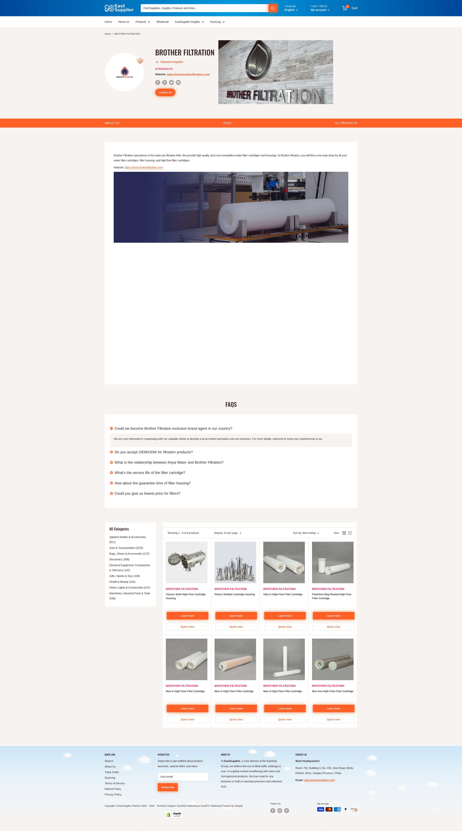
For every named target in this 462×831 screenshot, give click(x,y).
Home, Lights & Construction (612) (129, 587)
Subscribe (167, 787)
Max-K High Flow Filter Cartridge (185, 691)
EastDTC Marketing (211, 805)
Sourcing (215, 21)
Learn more (187, 615)
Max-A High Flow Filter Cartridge (282, 691)
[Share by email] (178, 82)
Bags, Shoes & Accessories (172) (129, 553)
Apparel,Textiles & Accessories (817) (127, 539)
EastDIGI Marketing (187, 805)
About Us (123, 21)
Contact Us (165, 92)
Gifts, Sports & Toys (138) (124, 575)
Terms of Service (115, 783)
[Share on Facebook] (157, 82)
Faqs (227, 123)
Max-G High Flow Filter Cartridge (234, 691)
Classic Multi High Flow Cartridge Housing (186, 596)
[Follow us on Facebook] (272, 810)
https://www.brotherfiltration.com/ (188, 74)
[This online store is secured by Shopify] (174, 815)
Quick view (187, 626)
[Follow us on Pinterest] (286, 810)
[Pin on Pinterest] (164, 82)
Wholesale (162, 21)
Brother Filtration (182, 588)
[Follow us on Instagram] (279, 810)
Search (109, 760)
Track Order (112, 772)
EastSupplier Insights (187, 21)
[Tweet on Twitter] (171, 82)
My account (319, 9)
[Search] (272, 8)
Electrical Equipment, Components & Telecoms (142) (129, 568)
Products (141, 21)
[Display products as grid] (344, 533)
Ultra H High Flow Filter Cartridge (282, 594)
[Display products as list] (350, 533)
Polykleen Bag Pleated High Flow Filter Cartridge (331, 596)
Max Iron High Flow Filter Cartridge (332, 691)
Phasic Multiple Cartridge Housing (235, 594)
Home (108, 21)
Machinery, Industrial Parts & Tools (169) (129, 596)
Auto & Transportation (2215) (126, 547)
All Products (346, 123)
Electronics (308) (119, 559)
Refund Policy (113, 788)
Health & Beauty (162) (122, 581)
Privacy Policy (113, 794)
